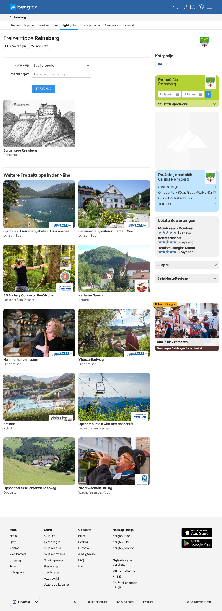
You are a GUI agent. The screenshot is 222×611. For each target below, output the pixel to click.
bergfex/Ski (121, 542)
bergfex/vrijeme (123, 548)
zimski (14, 536)
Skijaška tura (52, 548)
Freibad (9, 424)
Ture (55, 25)
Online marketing (124, 570)
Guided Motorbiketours (175, 198)
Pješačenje (51, 566)
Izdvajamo (16, 572)
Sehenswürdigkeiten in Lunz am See (105, 231)
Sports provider (89, 25)
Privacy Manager (124, 601)
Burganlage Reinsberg (20, 150)
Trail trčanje (51, 572)
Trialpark (164, 204)
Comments (111, 25)
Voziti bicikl (51, 578)
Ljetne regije (52, 542)
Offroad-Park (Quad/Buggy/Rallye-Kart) (186, 192)
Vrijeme (29, 25)
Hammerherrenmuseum (21, 359)
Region (16, 25)
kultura (163, 64)
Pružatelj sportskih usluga (125, 585)
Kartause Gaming (91, 295)
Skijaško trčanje (54, 554)
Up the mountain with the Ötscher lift (105, 424)
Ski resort (128, 25)
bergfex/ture (121, 536)
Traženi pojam (19, 74)
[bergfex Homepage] (23, 7)
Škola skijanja (168, 187)
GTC (77, 601)
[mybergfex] (201, 7)
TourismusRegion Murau (176, 248)
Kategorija (22, 65)
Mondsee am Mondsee (175, 228)
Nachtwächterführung (95, 488)
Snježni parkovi (54, 560)
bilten (82, 536)
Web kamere (18, 554)
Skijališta (50, 536)
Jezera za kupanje (56, 584)
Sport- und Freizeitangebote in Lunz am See (36, 231)
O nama (83, 548)
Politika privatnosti (97, 601)
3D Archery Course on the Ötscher (28, 295)
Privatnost (147, 601)
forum (82, 566)
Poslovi (83, 542)
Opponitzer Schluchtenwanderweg (29, 488)
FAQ (81, 560)
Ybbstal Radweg (91, 359)
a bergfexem (87, 554)
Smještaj (43, 25)
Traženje (43, 89)
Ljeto (13, 542)
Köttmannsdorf (169, 238)
